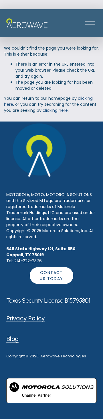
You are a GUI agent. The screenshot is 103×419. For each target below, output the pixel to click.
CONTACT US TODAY (51, 275)
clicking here (55, 110)
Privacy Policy (25, 318)
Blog (12, 339)
